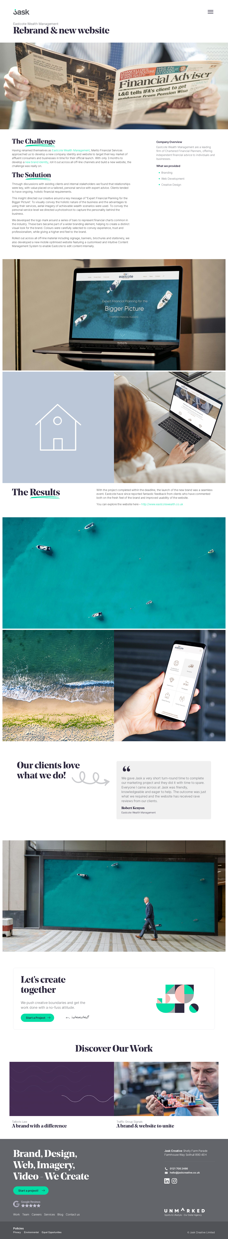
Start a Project (35, 1017)
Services (49, 1214)
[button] (210, 11)
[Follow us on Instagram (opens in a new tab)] (174, 1181)
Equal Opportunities (52, 1232)
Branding (167, 172)
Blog (60, 1214)
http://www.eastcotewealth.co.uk (162, 504)
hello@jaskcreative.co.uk (185, 1172)
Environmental (31, 1232)
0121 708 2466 (179, 1168)
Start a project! (28, 1190)
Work (16, 1214)
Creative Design (171, 184)
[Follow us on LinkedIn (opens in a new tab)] (167, 1181)
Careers (37, 1214)
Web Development (172, 178)
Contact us (73, 1214)
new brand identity (36, 162)
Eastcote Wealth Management (71, 150)
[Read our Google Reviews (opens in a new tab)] (46, 1204)
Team (25, 1214)
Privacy (17, 1232)
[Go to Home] (21, 12)
